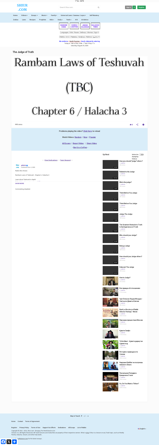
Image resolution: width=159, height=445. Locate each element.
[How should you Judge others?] (110, 259)
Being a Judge (124, 246)
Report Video (78, 143)
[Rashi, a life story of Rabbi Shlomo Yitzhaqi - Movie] (110, 312)
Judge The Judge (125, 214)
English (142, 429)
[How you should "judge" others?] (110, 164)
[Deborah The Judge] (110, 270)
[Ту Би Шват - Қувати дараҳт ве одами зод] (110, 344)
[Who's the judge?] (110, 185)
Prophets (42, 20)
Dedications (62, 427)
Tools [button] (68, 20)
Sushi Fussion (74, 41)
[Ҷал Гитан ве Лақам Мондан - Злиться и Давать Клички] (110, 302)
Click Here (87, 131)
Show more (19, 183)
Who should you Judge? (128, 235)
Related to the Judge (127, 172)
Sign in (128, 7)
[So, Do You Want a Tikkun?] (110, 387)
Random (78, 137)
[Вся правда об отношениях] (110, 291)
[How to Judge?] (110, 281)
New (85, 137)
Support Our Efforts (49, 427)
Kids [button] (51, 20)
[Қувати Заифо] (110, 334)
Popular (92, 137)
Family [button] (53, 15)
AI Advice (84, 20)
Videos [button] (23, 15)
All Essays (66, 143)
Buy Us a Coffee (80, 147)
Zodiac (15, 20)
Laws (24, 20)
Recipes (33, 20)
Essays (34, 15)
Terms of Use (35, 427)
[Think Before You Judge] (110, 196)
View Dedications (51, 160)
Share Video (92, 143)
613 (76, 20)
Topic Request (65, 160)
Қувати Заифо (124, 331)
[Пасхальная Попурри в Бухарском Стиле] (110, 376)
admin (23, 165)
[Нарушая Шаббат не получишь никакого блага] (110, 365)
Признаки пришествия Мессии (131, 320)
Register (141, 7)
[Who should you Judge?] (110, 238)
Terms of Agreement (32, 421)
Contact (20, 421)
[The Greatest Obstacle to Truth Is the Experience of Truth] (110, 228)
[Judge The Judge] (110, 217)
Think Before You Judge (128, 193)
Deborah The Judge (126, 267)
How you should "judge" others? (131, 161)
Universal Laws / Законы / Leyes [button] (73, 15)
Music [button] (44, 15)
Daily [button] (59, 20)
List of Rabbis (81, 427)
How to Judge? (124, 278)
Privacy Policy (24, 427)
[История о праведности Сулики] (110, 355)
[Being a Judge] (110, 249)
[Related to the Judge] (110, 175)
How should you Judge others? (130, 256)
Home (15, 15)
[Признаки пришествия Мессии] (110, 323)
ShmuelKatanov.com (21, 439)
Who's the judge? (125, 182)
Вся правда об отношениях (129, 288)
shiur (87, 433)
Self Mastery (94, 15)
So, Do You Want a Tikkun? (129, 384)
